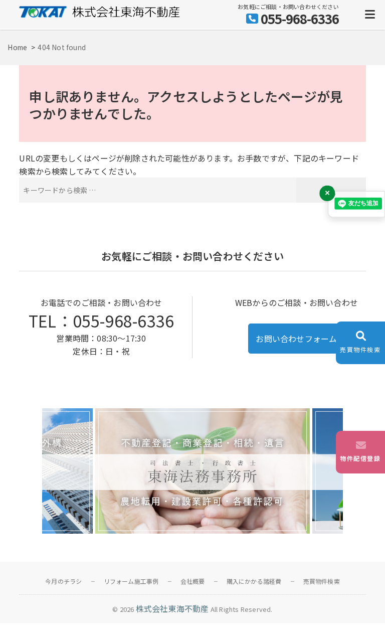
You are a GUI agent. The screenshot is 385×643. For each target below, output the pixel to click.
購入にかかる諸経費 (254, 581)
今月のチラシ (63, 581)
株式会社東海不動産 (172, 608)
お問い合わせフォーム (296, 339)
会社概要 (192, 581)
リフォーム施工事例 (131, 581)
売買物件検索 (321, 581)
